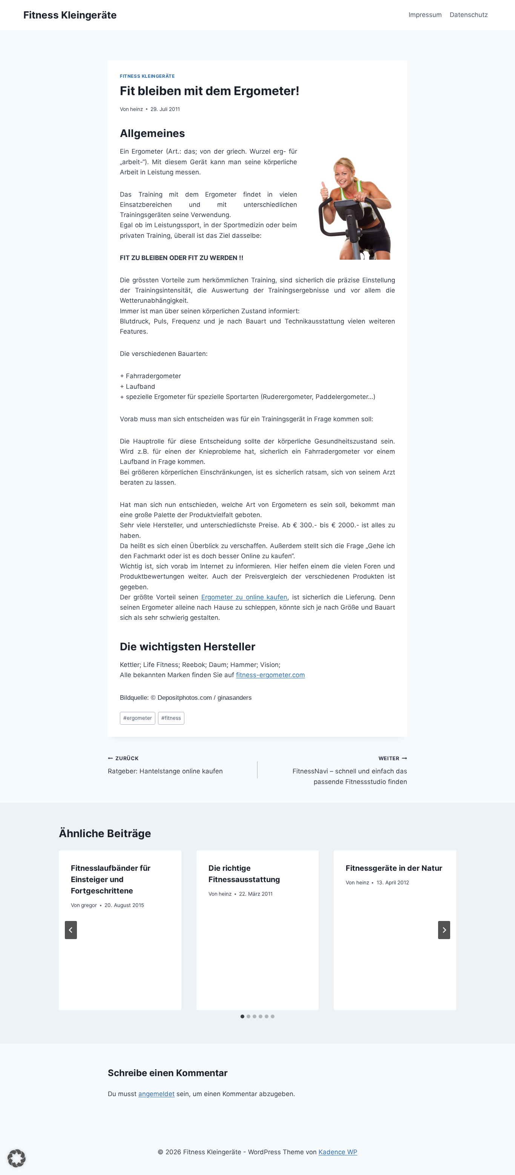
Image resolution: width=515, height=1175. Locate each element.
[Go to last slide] (71, 930)
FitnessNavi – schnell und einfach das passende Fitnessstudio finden (350, 770)
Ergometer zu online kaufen (244, 597)
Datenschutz (469, 14)
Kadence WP (338, 1152)
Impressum (425, 14)
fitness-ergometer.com (270, 675)
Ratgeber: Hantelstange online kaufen (165, 765)
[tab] (242, 1016)
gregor (89, 905)
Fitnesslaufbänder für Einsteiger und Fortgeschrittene (110, 879)
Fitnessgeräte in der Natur (394, 868)
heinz (136, 109)
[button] (16, 1158)
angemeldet (156, 1094)
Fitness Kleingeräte (147, 76)
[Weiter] (444, 930)
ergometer (137, 718)
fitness (171, 718)
